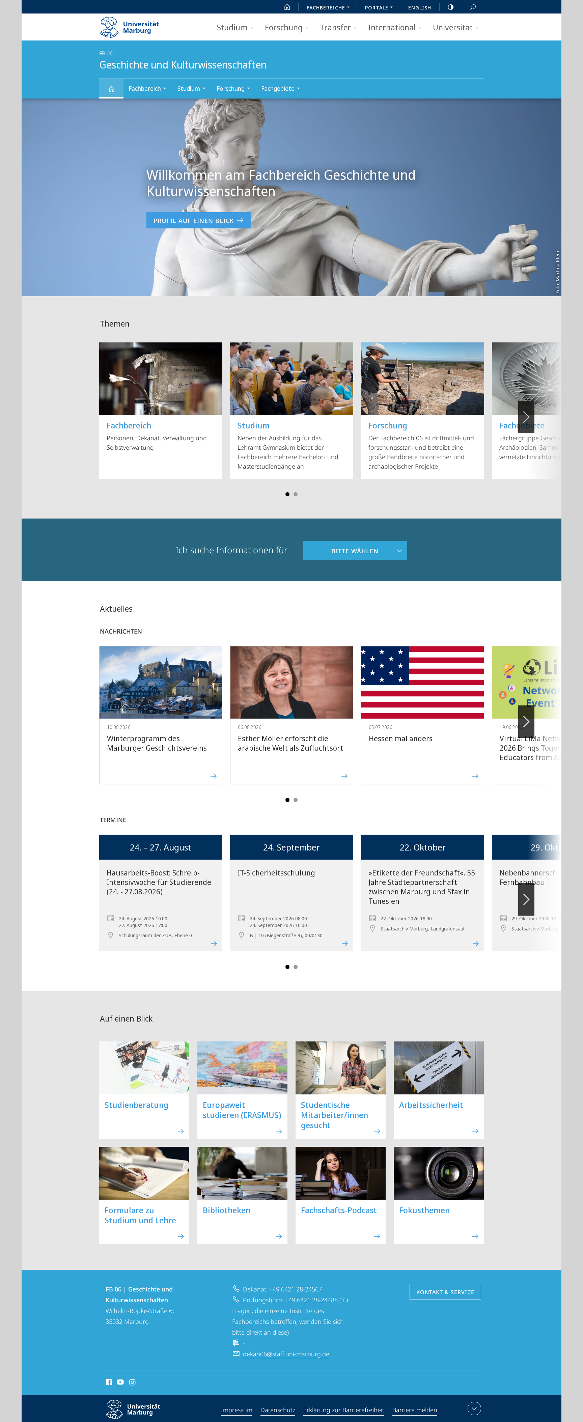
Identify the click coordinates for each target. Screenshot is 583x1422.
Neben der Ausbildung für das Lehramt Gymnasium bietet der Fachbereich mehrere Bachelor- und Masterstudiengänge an (288, 445)
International (392, 27)
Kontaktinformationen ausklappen (474, 1408)
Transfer (335, 27)
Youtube (119, 1383)
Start (287, 6)
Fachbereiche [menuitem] (326, 7)
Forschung (284, 27)
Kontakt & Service (445, 1292)
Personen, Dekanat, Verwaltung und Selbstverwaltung (157, 435)
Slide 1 (287, 494)
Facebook (108, 1383)
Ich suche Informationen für (231, 550)
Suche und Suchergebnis (473, 6)
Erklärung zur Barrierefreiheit (343, 1410)
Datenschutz (277, 1410)
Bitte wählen (341, 548)
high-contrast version (451, 6)
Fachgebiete (278, 88)
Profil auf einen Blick (194, 221)
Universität (453, 27)
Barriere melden (414, 1410)
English (419, 7)
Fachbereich (145, 88)
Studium (232, 27)
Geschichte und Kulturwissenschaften (111, 89)
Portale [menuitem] (376, 7)
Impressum (236, 1410)
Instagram (133, 1383)
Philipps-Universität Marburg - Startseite (141, 25)
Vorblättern (526, 417)
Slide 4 (296, 494)
